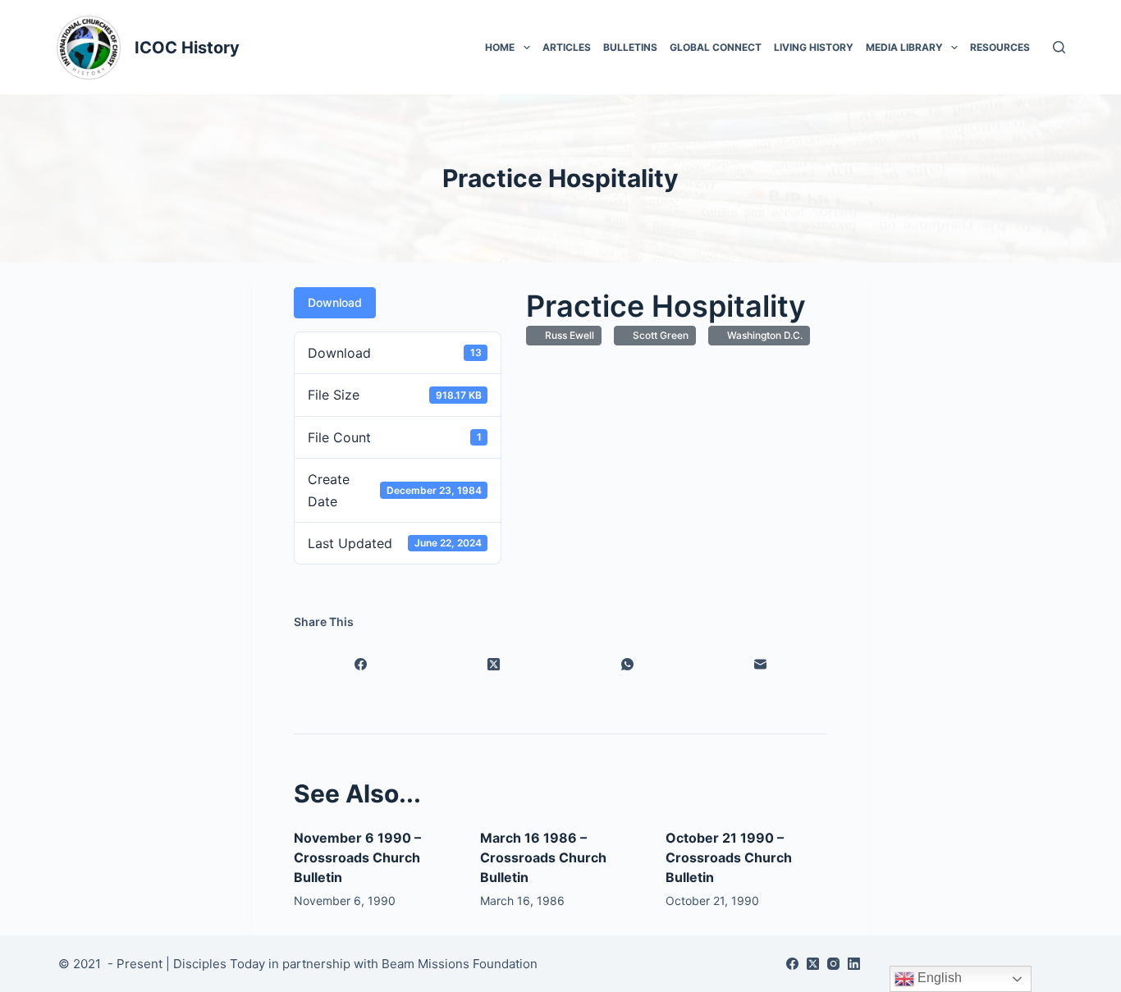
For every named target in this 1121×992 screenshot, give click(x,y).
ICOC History (187, 47)
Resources (1000, 47)
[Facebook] (361, 663)
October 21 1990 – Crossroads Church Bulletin (729, 857)
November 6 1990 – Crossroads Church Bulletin (357, 857)
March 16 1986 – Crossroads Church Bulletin (543, 857)
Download (335, 302)
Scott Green (658, 335)
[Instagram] (833, 964)
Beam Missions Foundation (460, 963)
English (938, 978)
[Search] (1059, 47)
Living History (813, 47)
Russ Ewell (567, 335)
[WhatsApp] (627, 663)
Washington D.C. (762, 335)
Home (500, 47)
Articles (566, 47)
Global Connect (716, 47)
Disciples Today (219, 963)
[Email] (761, 663)
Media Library (904, 47)
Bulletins (630, 47)
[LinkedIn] (854, 964)
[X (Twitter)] (494, 663)
